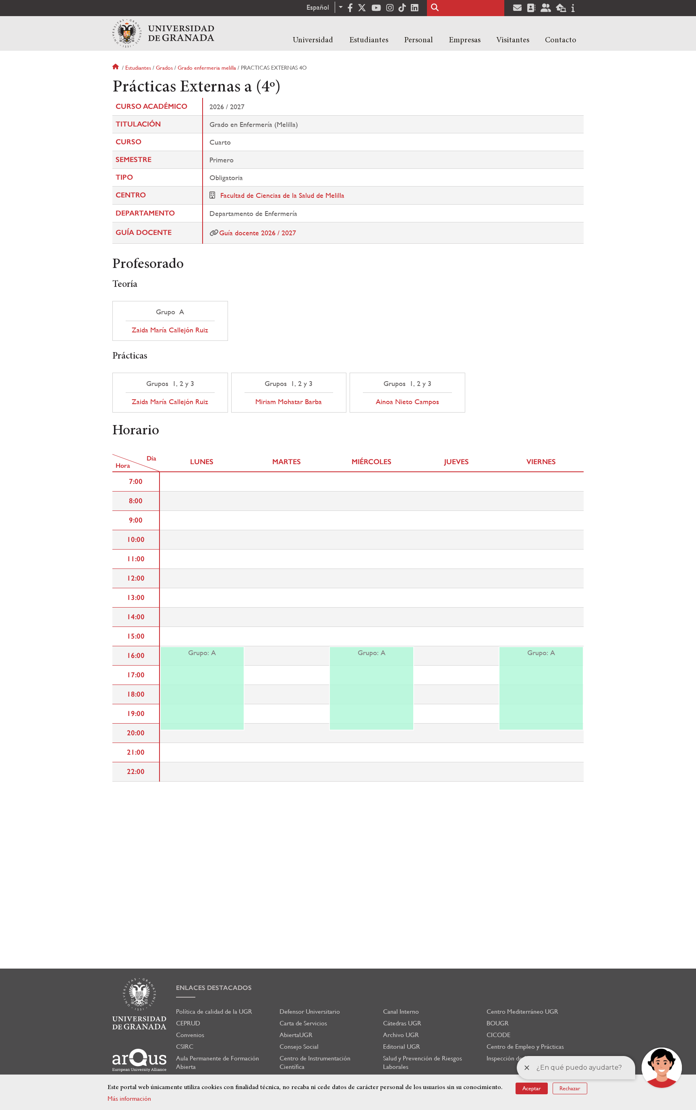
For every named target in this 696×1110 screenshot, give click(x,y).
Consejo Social (299, 1046)
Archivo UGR (401, 1035)
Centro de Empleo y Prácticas (525, 1046)
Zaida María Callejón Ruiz (170, 330)
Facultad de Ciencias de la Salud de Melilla (282, 195)
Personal (418, 40)
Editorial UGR (401, 1046)
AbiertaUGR (296, 1035)
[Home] (163, 33)
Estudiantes (368, 40)
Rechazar (569, 1088)
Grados (164, 67)
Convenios (190, 1035)
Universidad (313, 40)
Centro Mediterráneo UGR (522, 1011)
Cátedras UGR (402, 1023)
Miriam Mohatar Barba (288, 402)
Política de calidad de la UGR (214, 1011)
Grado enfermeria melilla (207, 67)
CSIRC (184, 1046)
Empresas (465, 40)
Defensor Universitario (310, 1011)
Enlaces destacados (214, 988)
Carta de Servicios (303, 1023)
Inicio (116, 68)
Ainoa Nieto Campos (407, 402)
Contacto (560, 40)
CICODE (498, 1035)
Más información (129, 1098)
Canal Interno (401, 1011)
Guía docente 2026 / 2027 (257, 232)
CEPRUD (188, 1023)
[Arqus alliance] (139, 1060)
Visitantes (512, 40)
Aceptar (531, 1088)
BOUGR (498, 1023)
